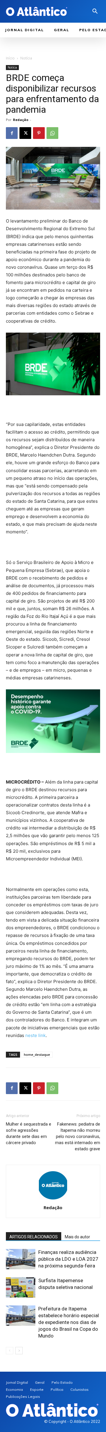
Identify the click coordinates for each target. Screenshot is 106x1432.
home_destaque (37, 1054)
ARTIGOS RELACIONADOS (33, 1236)
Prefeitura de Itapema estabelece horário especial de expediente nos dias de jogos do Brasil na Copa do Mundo (68, 1322)
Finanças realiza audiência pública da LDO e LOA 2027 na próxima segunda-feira (68, 1259)
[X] (25, 133)
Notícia (26, 58)
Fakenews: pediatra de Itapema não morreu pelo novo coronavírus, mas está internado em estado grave (77, 1136)
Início (10, 58)
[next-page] (19, 1350)
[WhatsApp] (52, 133)
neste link (35, 1035)
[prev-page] (9, 1350)
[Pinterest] (39, 133)
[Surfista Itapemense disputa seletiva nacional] (20, 1287)
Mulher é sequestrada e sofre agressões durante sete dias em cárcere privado (28, 1133)
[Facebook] (12, 133)
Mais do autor (77, 1236)
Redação (20, 119)
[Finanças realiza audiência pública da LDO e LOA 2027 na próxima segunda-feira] (20, 1259)
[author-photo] (53, 1199)
